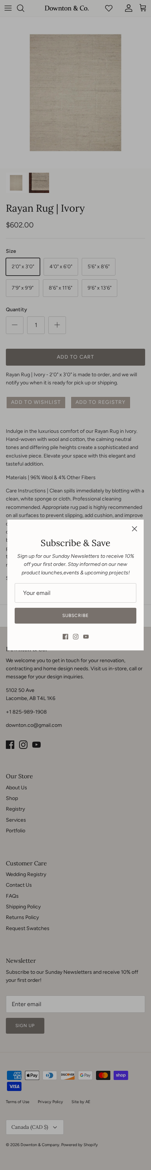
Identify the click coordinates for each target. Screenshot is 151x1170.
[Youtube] (86, 636)
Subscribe (75, 615)
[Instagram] (75, 636)
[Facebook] (65, 636)
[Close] (134, 529)
